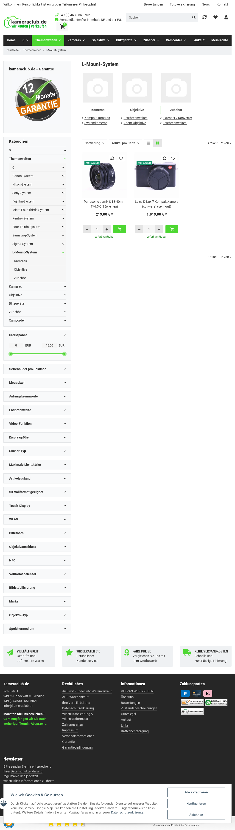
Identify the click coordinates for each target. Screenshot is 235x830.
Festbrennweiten (136, 118)
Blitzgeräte (16, 303)
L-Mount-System (24, 252)
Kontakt (222, 4)
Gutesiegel (128, 714)
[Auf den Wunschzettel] (121, 158)
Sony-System (21, 193)
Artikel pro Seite (123, 143)
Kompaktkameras (97, 118)
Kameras (20, 261)
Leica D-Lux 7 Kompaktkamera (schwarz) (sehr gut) (157, 204)
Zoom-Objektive (135, 123)
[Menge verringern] (87, 229)
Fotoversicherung (182, 4)
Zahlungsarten (72, 724)
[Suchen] (194, 17)
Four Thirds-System (26, 227)
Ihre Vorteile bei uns (76, 703)
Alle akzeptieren (196, 792)
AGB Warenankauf (75, 697)
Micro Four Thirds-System (30, 210)
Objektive (20, 269)
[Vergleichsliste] (204, 17)
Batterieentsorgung (135, 731)
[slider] (10, 354)
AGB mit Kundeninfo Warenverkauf (87, 691)
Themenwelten (20, 159)
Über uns (127, 697)
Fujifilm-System (23, 201)
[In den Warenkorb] (119, 229)
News (206, 4)
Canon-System (22, 176)
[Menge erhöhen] (107, 229)
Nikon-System (22, 184)
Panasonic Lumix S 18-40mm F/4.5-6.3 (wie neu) (104, 204)
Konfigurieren (196, 803)
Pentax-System (23, 218)
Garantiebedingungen (77, 747)
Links (125, 725)
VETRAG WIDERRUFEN (137, 691)
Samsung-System (24, 235)
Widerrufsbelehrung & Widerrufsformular (77, 716)
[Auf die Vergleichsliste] (112, 158)
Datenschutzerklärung (78, 708)
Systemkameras (95, 123)
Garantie (68, 742)
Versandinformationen (78, 736)
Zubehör (20, 278)
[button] (226, 17)
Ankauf (126, 720)
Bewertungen (153, 4)
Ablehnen (196, 814)
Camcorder (17, 320)
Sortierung (92, 143)
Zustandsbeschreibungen (139, 708)
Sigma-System (22, 244)
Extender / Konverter (177, 118)
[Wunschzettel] (215, 17)
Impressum (70, 730)
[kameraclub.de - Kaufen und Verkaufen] (25, 22)
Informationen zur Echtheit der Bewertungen (175, 825)
